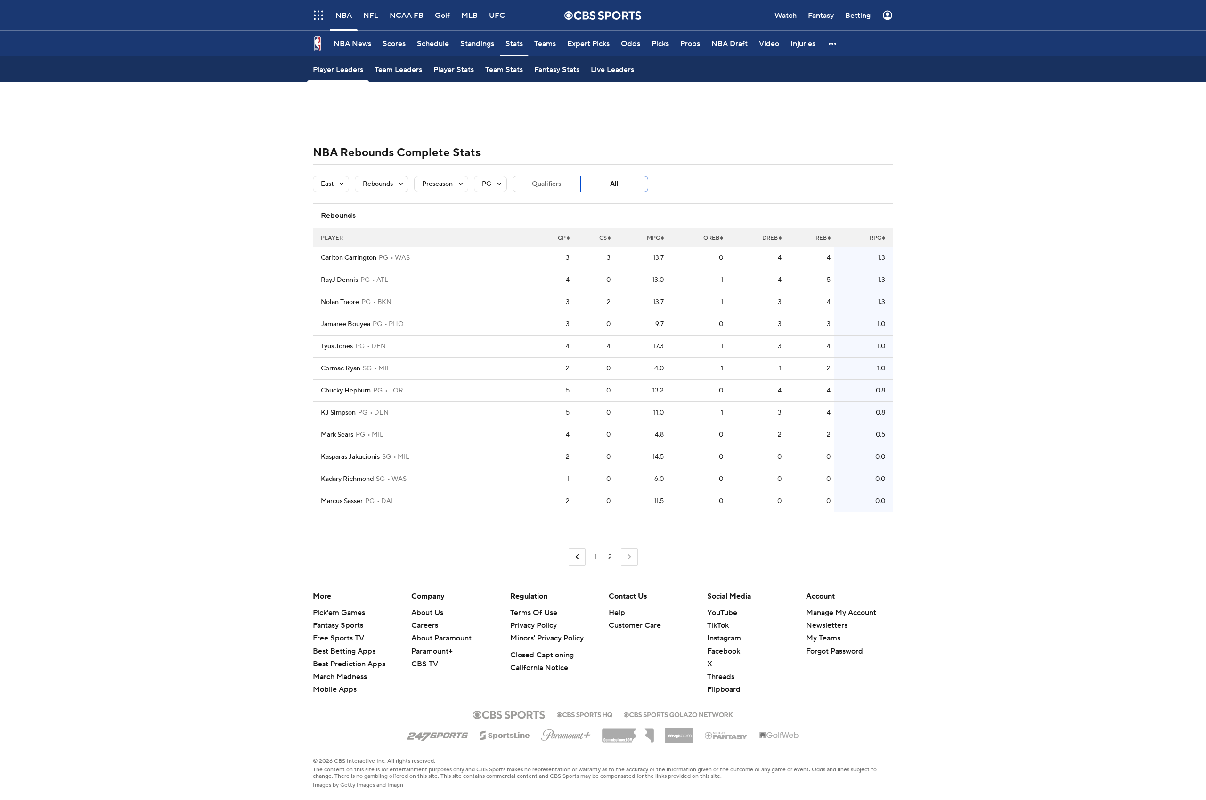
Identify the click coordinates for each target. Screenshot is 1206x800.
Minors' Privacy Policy (547, 638)
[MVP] (679, 731)
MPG (653, 237)
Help (617, 612)
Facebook (723, 651)
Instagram (724, 638)
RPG (875, 237)
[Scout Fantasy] (726, 735)
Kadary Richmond (347, 479)
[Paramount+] (566, 733)
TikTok (718, 625)
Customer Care (635, 625)
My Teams (823, 638)
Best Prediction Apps (349, 664)
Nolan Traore (340, 302)
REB (821, 237)
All (614, 184)
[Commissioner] (628, 732)
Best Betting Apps (344, 651)
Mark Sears (337, 435)
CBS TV (424, 664)
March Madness (340, 676)
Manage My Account (841, 612)
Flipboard (724, 689)
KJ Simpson (338, 412)
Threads (720, 676)
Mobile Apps (335, 689)
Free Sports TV (338, 638)
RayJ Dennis (339, 280)
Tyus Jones (337, 346)
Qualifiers (546, 184)
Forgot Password (834, 651)
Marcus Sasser (342, 501)
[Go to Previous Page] (577, 557)
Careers (424, 625)
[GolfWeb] (779, 735)
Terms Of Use (533, 612)
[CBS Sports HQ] (584, 714)
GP (562, 237)
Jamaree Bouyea (345, 324)
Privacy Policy (533, 625)
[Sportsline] (505, 734)
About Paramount (441, 638)
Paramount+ (432, 651)
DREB (770, 237)
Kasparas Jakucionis (350, 457)
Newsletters (826, 625)
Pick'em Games (339, 612)
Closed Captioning (542, 655)
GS (603, 237)
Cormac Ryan (340, 368)
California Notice (539, 667)
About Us (427, 612)
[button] (833, 43)
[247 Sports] (437, 733)
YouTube (722, 612)
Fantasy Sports (338, 625)
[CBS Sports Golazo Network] (678, 714)
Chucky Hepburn (346, 390)
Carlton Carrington (348, 258)
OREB (711, 237)
